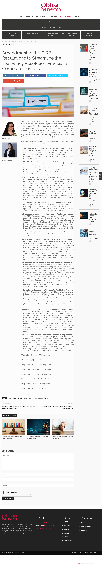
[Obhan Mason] (51, 7)
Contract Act (12, 398)
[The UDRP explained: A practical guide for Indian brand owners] (84, 215)
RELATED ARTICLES (9, 415)
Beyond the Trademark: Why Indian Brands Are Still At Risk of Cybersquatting (94, 74)
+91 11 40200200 (49, 526)
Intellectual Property (11, 35)
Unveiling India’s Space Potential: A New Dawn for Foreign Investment (58, 407)
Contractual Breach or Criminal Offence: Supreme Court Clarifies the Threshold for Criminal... (93, 53)
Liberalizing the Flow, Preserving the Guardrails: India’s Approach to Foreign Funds (93, 197)
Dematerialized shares (24, 398)
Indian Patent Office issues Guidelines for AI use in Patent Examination (93, 93)
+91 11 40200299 (45, 529)
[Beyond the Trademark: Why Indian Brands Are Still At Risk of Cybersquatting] (84, 72)
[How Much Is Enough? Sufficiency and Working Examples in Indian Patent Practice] (84, 150)
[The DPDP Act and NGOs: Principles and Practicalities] (84, 233)
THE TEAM (54, 16)
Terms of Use (74, 552)
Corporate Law (30, 33)
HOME (21, 16)
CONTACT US (78, 16)
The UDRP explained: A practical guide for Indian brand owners (93, 216)
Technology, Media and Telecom (70, 35)
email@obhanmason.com (49, 523)
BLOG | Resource (66, 16)
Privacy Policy (84, 552)
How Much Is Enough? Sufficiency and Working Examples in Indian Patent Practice (93, 153)
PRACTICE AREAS (41, 16)
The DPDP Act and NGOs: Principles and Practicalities (93, 233)
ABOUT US (29, 16)
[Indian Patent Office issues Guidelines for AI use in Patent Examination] (84, 91)
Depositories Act (38, 398)
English (82, 564)
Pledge (47, 398)
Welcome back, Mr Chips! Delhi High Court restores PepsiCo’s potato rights (19, 407)
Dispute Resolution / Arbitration (51, 35)
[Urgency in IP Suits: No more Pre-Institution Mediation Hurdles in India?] (13, 427)
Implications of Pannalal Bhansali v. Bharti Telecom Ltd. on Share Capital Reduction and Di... (93, 114)
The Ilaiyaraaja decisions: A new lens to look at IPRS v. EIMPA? (93, 133)
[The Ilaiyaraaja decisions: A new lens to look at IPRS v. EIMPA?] (84, 133)
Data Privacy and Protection (90, 35)
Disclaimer (93, 552)
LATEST (51, 21)
